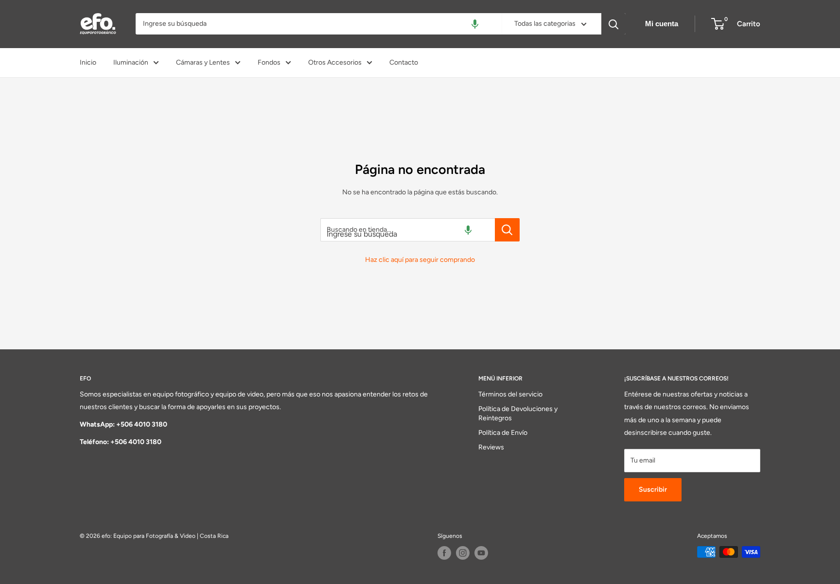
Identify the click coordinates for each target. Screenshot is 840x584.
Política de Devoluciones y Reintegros (518, 414)
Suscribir (653, 489)
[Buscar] (613, 23)
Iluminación (130, 62)
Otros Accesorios (335, 62)
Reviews (491, 447)
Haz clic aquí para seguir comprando (420, 260)
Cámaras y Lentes (203, 62)
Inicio (88, 62)
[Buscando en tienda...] (507, 229)
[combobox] (319, 23)
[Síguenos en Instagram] (463, 553)
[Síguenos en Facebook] (444, 553)
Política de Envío (502, 433)
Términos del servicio (510, 394)
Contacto (403, 62)
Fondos (269, 62)
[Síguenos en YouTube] (481, 553)
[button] (475, 23)
